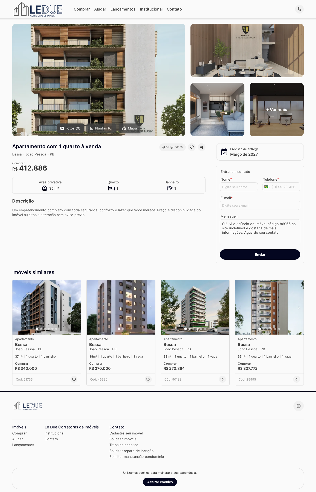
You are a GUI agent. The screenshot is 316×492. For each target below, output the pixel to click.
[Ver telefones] (299, 9)
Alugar (100, 9)
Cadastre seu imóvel (126, 433)
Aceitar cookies (160, 482)
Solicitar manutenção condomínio (136, 456)
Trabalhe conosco (123, 445)
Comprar (82, 9)
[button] (46, 307)
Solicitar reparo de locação (131, 451)
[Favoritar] (192, 147)
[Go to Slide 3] (45, 329)
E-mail (227, 198)
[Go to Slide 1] (37, 328)
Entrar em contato (235, 171)
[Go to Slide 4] (49, 329)
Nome (226, 179)
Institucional (151, 9)
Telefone (271, 179)
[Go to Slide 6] (56, 329)
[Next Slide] (76, 307)
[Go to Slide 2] (41, 329)
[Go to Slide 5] (52, 329)
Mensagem (230, 216)
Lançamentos (123, 9)
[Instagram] (298, 406)
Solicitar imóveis (122, 439)
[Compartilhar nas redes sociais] (202, 147)
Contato (174, 9)
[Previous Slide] (16, 307)
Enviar (260, 254)
